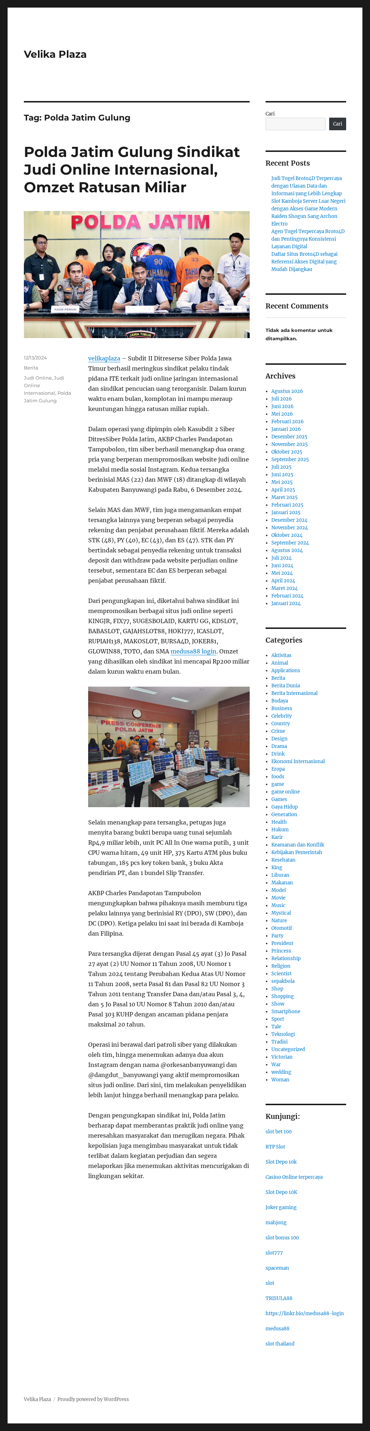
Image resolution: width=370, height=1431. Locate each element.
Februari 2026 (287, 422)
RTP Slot (275, 1147)
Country (280, 724)
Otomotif (281, 928)
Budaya (279, 701)
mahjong (276, 1223)
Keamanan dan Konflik (297, 845)
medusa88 (277, 1329)
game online (285, 792)
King (276, 868)
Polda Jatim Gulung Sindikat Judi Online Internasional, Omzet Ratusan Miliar (132, 169)
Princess (281, 951)
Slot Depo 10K (281, 1192)
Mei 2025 (282, 482)
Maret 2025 (284, 497)
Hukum (280, 830)
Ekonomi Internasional (298, 761)
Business (281, 708)
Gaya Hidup (284, 807)
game (277, 784)
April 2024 (283, 581)
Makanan (282, 883)
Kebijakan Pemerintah (296, 852)
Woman (280, 1080)
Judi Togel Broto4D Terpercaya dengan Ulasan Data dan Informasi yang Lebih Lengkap (306, 186)
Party (277, 936)
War (276, 1065)
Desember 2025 (289, 437)
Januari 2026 (286, 429)
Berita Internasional (294, 693)
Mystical (281, 913)
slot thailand (280, 1344)
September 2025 (290, 459)
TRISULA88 (279, 1298)
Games (279, 799)
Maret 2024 (284, 588)
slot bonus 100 (282, 1238)
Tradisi (279, 1042)
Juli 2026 (281, 399)
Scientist (281, 974)
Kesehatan (283, 860)
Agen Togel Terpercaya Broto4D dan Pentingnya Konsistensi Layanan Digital (308, 239)
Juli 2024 (281, 558)
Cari (270, 114)
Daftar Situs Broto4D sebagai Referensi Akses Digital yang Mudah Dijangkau (304, 261)
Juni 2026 (282, 406)
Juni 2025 (282, 475)
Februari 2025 (287, 505)
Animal (279, 663)
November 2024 (289, 528)
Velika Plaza (55, 54)
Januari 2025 (286, 512)
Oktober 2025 (286, 452)
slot (270, 1283)
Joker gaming (281, 1207)
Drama (279, 746)
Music (278, 905)
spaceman (277, 1268)
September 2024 (290, 543)
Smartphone (285, 1011)
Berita (31, 368)
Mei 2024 (282, 573)
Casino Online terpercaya (294, 1177)
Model (278, 890)
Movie (278, 898)
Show (277, 1004)
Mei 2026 (282, 414)
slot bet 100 (279, 1132)
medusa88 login (193, 651)
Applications (285, 671)
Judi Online (38, 378)
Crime (278, 731)
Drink (278, 754)
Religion (281, 966)
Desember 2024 (289, 520)
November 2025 (289, 444)
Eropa (278, 769)
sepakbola (282, 981)
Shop (277, 989)
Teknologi (283, 1034)
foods (277, 777)
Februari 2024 (287, 596)
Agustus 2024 (287, 550)
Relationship (286, 958)
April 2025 (283, 490)
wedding (281, 1072)
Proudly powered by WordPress (93, 1399)
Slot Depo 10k (281, 1162)
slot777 (274, 1253)
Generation (284, 814)
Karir (277, 837)
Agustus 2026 (287, 391)
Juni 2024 (282, 566)
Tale (276, 1027)
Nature (279, 921)
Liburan (280, 875)
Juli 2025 (281, 467)
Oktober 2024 (286, 535)
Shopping (282, 996)
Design (279, 739)
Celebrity (281, 716)
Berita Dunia (285, 686)
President (282, 943)
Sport (277, 1019)
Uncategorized (288, 1049)
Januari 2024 (286, 603)
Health (279, 822)
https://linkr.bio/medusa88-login (305, 1313)
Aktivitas (281, 655)
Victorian (282, 1057)
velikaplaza (104, 358)
